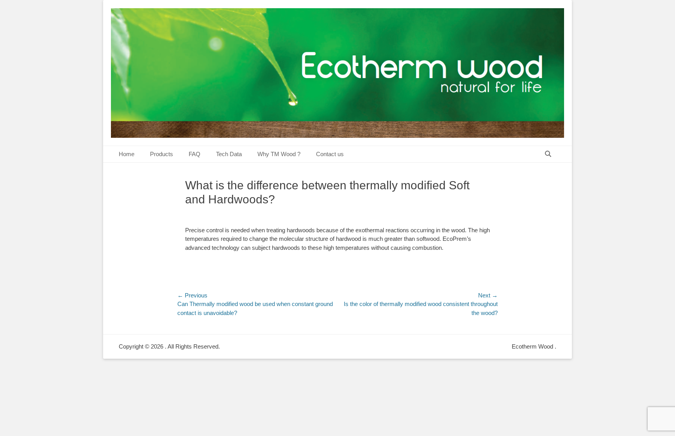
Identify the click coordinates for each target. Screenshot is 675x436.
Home (126, 154)
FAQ (194, 154)
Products (161, 154)
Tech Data (229, 154)
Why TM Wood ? (278, 154)
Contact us (330, 154)
